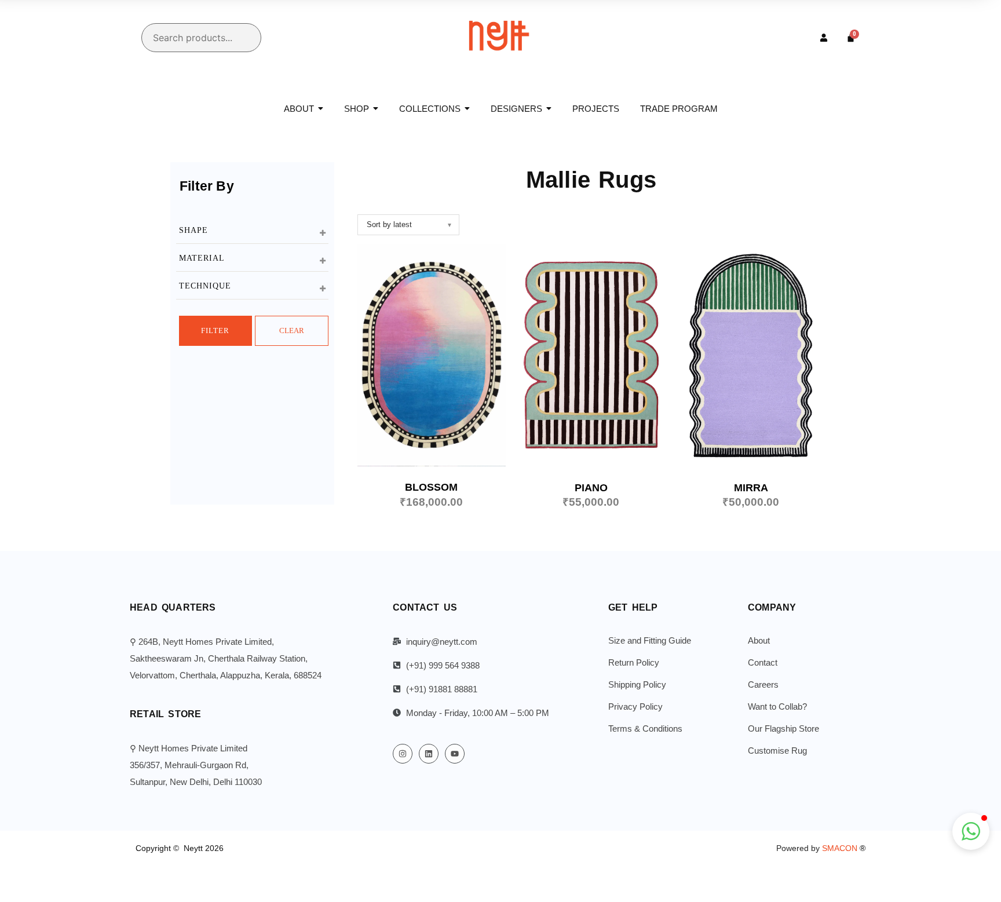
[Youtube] (455, 754)
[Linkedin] (429, 754)
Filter (215, 330)
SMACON (843, 848)
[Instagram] (402, 754)
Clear (291, 330)
